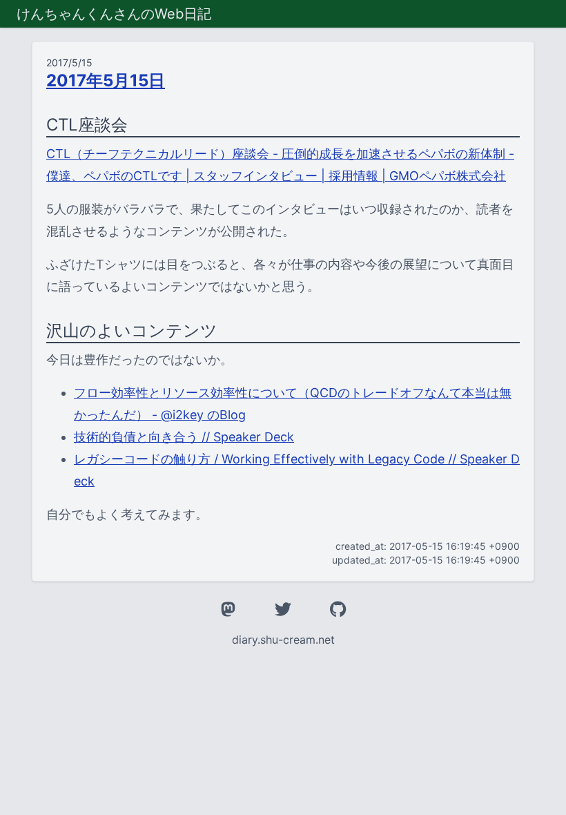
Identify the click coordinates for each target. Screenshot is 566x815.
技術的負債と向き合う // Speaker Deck (184, 437)
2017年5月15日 (105, 80)
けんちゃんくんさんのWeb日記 (114, 14)
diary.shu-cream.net (283, 639)
